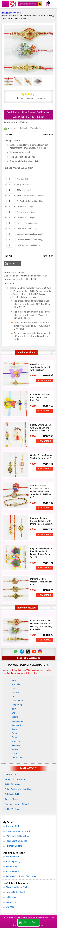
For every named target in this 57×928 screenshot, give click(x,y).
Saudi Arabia (18, 721)
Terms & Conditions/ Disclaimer (21, 876)
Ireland (15, 717)
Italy (14, 709)
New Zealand (18, 701)
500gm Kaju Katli (24, 190)
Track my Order (13, 826)
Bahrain (15, 749)
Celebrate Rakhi (12, 794)
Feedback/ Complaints (16, 841)
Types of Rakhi (11, 799)
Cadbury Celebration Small (27, 223)
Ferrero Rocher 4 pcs (25, 207)
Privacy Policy (12, 871)
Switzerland (17, 758)
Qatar (14, 754)
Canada (15, 692)
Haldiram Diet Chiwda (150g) (28, 245)
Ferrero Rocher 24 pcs (26, 218)
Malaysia (16, 741)
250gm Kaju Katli (24, 185)
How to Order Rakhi (15, 892)
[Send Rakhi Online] (13, 4)
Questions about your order (19, 831)
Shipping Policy (13, 862)
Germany (16, 745)
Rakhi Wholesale (13, 809)
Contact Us (11, 902)
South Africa (17, 725)
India (14, 680)
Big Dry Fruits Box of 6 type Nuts (30, 201)
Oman (14, 733)
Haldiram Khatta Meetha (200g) (30, 240)
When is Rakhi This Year (16, 779)
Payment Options (14, 846)
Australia (16, 684)
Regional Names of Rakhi (17, 804)
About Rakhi (10, 774)
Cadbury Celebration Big (27, 229)
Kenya (14, 737)
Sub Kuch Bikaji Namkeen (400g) (30, 234)
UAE (13, 713)
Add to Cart (30, 922)
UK (13, 697)
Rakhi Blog (11, 897)
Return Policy (12, 866)
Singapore (16, 729)
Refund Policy (12, 857)
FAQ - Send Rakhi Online (17, 836)
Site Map (10, 907)
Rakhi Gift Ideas (12, 784)
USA (13, 688)
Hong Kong (17, 705)
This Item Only (22, 179)
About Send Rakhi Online (17, 887)
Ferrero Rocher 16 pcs (26, 212)
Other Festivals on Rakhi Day (18, 789)
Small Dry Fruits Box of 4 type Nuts (31, 196)
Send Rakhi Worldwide (28, 658)
